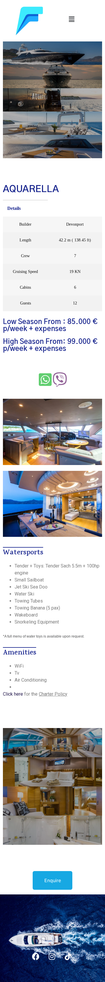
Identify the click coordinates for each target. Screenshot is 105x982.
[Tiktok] (68, 956)
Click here (13, 694)
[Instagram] (52, 956)
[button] (71, 19)
